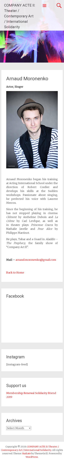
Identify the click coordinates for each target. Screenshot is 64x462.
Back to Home (15, 272)
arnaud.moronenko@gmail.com (36, 259)
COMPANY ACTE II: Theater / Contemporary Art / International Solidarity (19, 16)
